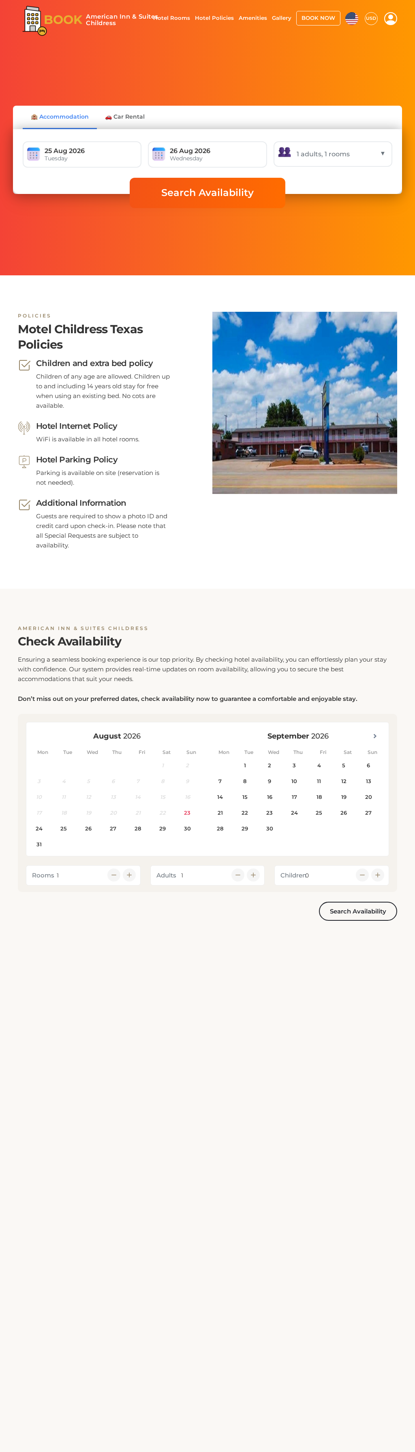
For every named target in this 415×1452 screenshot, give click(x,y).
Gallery (281, 18)
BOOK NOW (318, 18)
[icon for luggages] (351, 18)
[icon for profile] (390, 18)
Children (293, 875)
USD (371, 18)
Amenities (253, 18)
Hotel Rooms (171, 18)
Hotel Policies (214, 18)
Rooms (43, 875)
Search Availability (207, 192)
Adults (166, 875)
